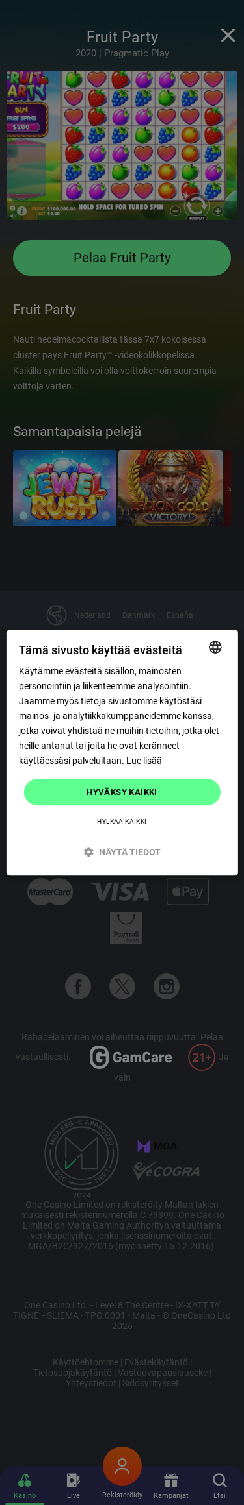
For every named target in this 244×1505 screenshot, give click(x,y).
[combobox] (215, 647)
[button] (121, 851)
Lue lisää (144, 761)
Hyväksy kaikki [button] (122, 792)
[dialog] (121, 753)
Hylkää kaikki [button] (121, 821)
